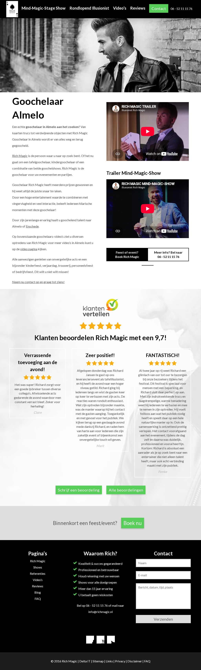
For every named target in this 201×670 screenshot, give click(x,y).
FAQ (38, 598)
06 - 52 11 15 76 (181, 8)
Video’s (119, 8)
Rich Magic (19, 156)
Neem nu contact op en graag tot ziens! (38, 282)
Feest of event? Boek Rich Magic (127, 254)
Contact (159, 8)
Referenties (37, 573)
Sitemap (98, 661)
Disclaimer (134, 661)
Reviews (137, 8)
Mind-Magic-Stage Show (44, 8)
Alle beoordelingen (126, 490)
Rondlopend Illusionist (89, 8)
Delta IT (84, 661)
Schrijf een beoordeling (79, 490)
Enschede (32, 226)
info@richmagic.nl (100, 612)
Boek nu (132, 523)
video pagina (28, 249)
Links (109, 661)
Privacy (120, 661)
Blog (37, 592)
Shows (37, 567)
